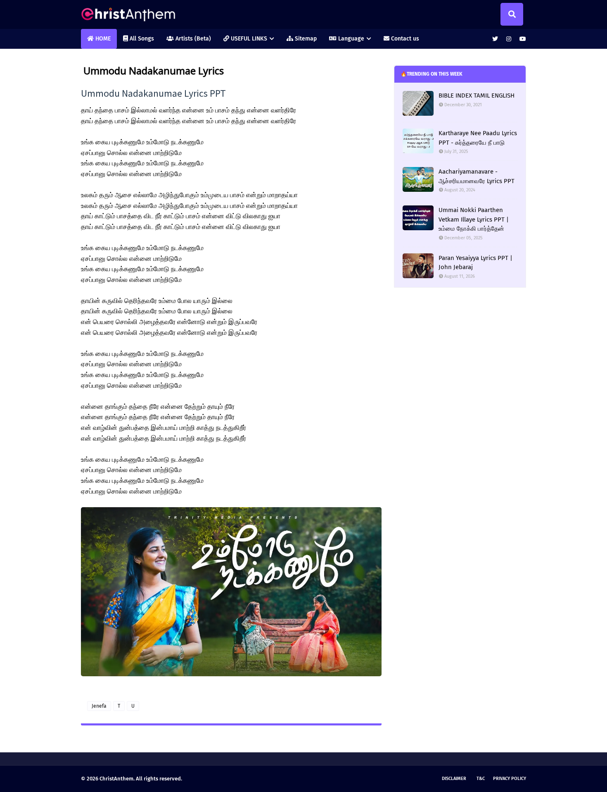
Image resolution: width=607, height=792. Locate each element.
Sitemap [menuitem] (305, 38)
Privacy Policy (509, 778)
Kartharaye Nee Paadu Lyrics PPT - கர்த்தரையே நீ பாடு (478, 137)
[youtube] (521, 39)
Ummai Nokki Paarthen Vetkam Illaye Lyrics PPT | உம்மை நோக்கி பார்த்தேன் (474, 219)
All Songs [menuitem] (141, 38)
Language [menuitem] (350, 38)
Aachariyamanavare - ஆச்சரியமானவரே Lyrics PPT (477, 176)
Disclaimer (454, 778)
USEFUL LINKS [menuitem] (248, 38)
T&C (481, 778)
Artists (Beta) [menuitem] (192, 38)
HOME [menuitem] (102, 38)
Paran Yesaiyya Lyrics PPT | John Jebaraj (475, 262)
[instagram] (508, 39)
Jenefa (99, 706)
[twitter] (495, 39)
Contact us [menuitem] (404, 38)
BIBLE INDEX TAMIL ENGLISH (477, 95)
